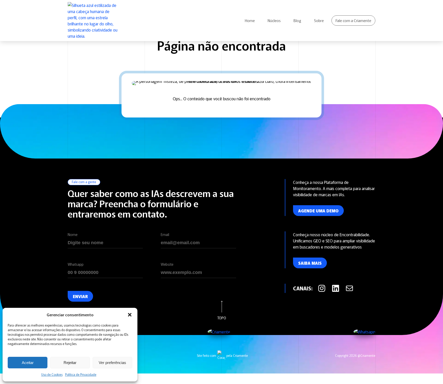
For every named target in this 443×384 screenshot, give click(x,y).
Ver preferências (112, 362)
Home (250, 20)
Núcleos (274, 20)
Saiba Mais (310, 263)
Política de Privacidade (80, 374)
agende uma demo (318, 211)
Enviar (80, 296)
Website (167, 264)
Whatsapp (76, 264)
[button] (129, 314)
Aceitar (28, 362)
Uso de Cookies (52, 374)
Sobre (319, 20)
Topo (221, 317)
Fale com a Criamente (353, 20)
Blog (297, 20)
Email (165, 234)
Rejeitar (70, 362)
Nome (72, 234)
